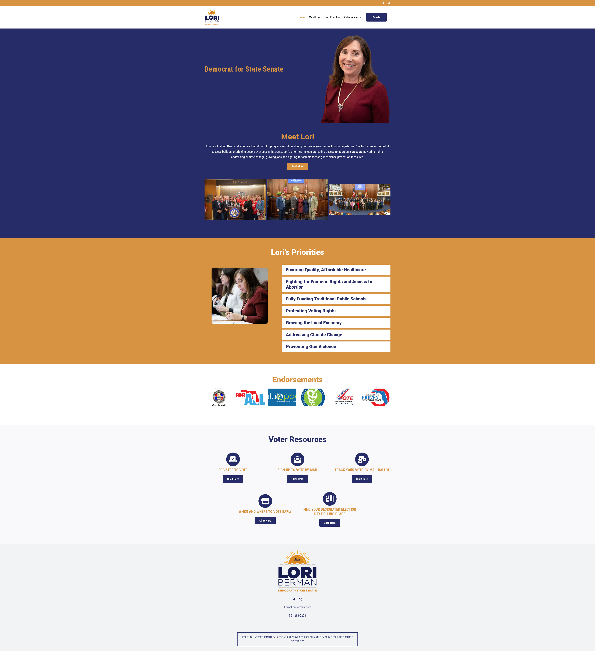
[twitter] (300, 599)
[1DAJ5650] (235, 199)
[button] (207, 199)
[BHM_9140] (297, 199)
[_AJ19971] (359, 199)
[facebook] (294, 599)
